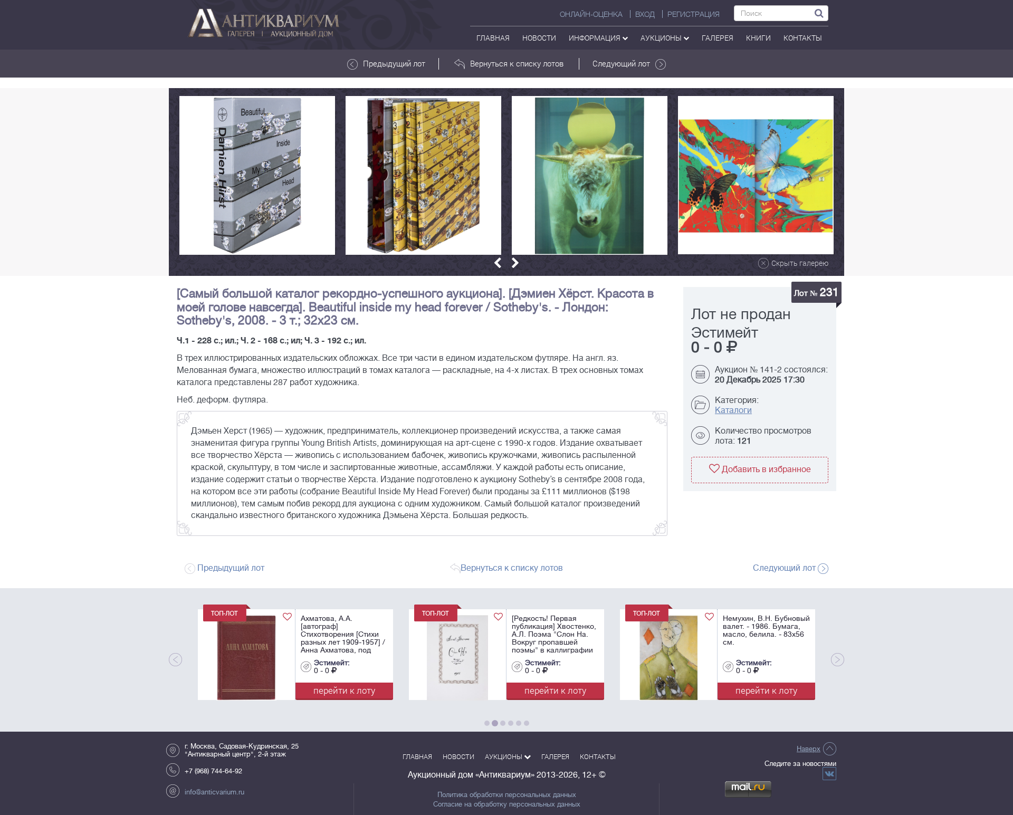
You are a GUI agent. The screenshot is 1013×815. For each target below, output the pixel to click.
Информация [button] (595, 38)
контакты (802, 38)
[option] (257, 175)
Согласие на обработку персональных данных (506, 804)
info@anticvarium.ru (214, 792)
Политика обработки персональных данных (506, 795)
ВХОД (645, 14)
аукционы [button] (662, 38)
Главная (493, 38)
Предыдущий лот (394, 63)
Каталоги (733, 410)
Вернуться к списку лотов (516, 63)
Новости (539, 38)
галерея (717, 38)
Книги (758, 38)
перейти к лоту (377, 690)
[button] (497, 263)
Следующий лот (621, 63)
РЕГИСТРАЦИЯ (693, 14)
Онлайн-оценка (591, 14)
